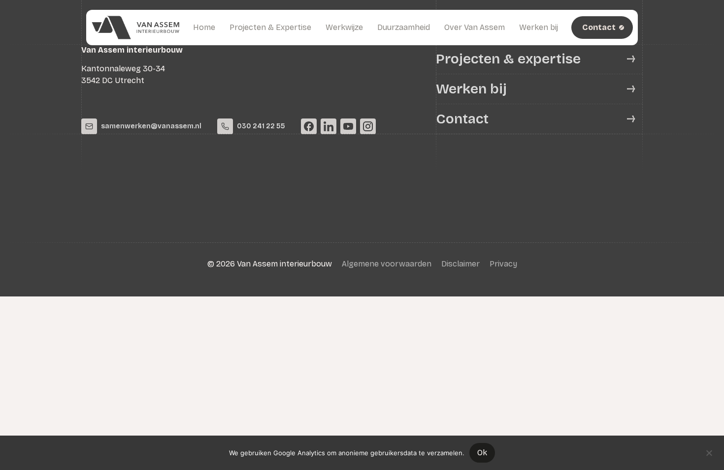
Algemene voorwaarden (386, 263)
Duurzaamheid (403, 27)
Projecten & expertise (508, 59)
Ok (482, 452)
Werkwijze (344, 27)
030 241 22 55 (261, 126)
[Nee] (709, 452)
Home (204, 27)
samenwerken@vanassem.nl (151, 126)
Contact (462, 119)
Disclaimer (460, 263)
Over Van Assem (474, 27)
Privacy (503, 263)
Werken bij (538, 27)
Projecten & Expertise (270, 27)
